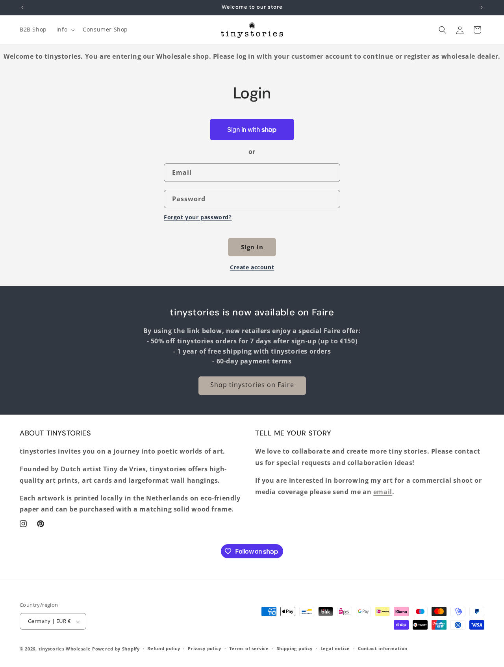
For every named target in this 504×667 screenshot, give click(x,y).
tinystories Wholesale (65, 649)
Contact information (383, 648)
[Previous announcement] (22, 7)
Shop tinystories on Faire (252, 384)
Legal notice (335, 648)
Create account (252, 267)
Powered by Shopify (116, 649)
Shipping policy (295, 648)
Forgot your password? (198, 217)
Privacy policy (204, 648)
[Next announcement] (481, 7)
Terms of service (249, 648)
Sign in (252, 247)
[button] (65, 29)
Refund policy (163, 648)
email (382, 491)
